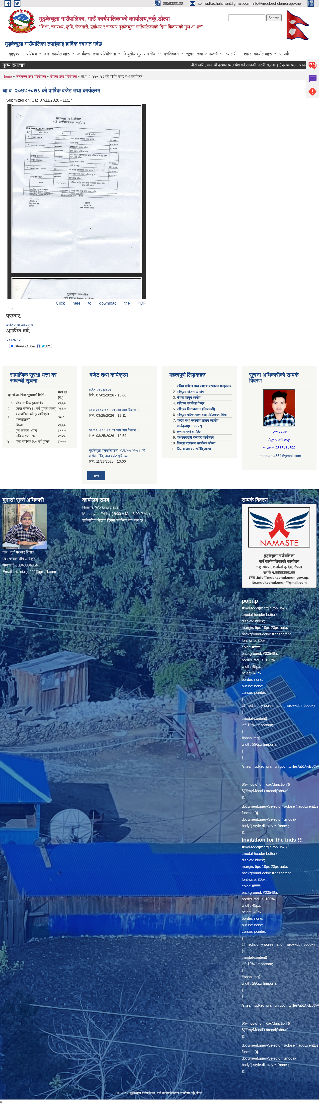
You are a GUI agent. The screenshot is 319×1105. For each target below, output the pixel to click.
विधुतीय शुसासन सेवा (140, 53)
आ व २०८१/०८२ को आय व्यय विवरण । (114, 430)
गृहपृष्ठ (14, 53)
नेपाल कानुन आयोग (188, 397)
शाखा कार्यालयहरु (258, 53)
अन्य (96, 476)
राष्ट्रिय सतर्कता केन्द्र (190, 403)
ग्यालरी (231, 53)
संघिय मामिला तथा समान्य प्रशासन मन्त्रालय (204, 386)
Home (7, 76)
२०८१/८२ (13, 340)
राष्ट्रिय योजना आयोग (190, 392)
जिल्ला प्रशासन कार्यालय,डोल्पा (196, 443)
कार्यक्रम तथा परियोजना (96, 53)
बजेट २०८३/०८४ (100, 390)
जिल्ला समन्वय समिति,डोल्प (194, 449)
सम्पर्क (284, 53)
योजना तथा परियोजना (63, 76)
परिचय (31, 53)
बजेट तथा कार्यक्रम (20, 325)
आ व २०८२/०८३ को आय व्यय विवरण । (114, 410)
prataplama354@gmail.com (279, 456)
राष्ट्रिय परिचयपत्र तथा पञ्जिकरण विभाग (202, 415)
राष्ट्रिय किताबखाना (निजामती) (196, 409)
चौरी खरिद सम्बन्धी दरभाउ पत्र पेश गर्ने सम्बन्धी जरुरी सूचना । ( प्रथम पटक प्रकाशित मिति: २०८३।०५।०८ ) (228, 65)
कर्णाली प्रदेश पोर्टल (189, 432)
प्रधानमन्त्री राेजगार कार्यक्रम (195, 437)
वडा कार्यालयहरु (57, 53)
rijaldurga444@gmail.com (35, 571)
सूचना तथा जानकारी (202, 53)
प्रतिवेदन (171, 53)
